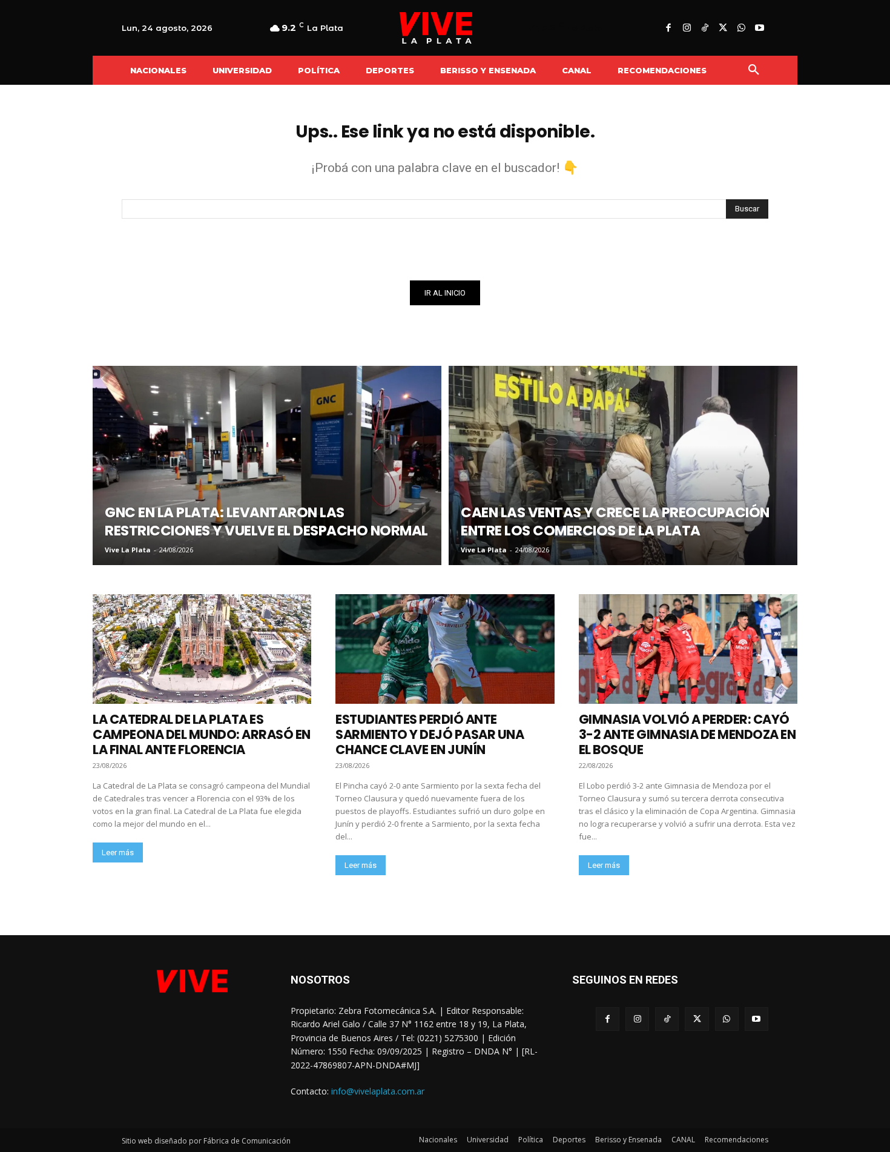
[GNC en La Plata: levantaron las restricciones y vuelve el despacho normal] (267, 465)
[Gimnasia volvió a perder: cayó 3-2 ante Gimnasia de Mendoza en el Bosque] (688, 649)
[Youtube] (759, 28)
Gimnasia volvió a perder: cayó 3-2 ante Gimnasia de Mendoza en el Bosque (687, 734)
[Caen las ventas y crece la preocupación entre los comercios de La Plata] (623, 465)
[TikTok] (705, 28)
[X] (723, 28)
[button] (753, 70)
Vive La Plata (128, 549)
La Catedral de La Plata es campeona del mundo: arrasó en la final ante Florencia (202, 734)
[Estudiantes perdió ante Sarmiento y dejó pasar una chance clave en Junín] (444, 649)
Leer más (118, 852)
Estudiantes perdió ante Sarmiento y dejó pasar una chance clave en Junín (429, 734)
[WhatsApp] (741, 28)
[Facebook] (668, 28)
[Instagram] (686, 28)
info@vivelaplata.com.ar (377, 1091)
